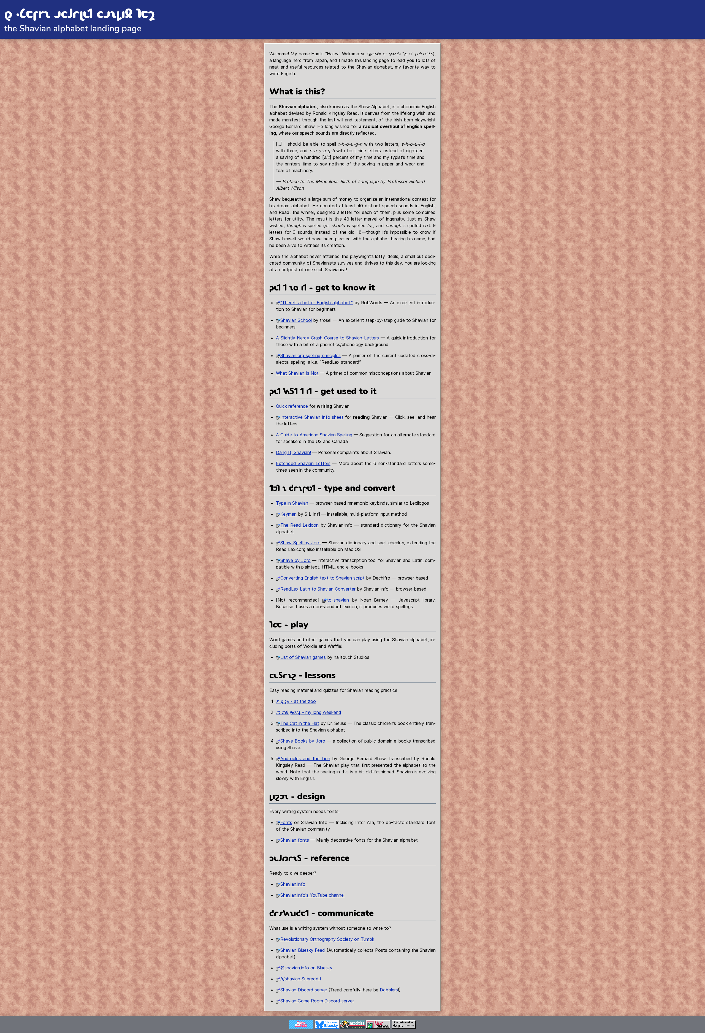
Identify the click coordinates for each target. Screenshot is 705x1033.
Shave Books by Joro (302, 741)
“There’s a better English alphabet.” (316, 302)
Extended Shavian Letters (303, 463)
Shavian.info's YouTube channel (312, 895)
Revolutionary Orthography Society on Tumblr (327, 939)
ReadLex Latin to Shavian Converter (318, 589)
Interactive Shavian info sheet (311, 417)
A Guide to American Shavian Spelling (314, 434)
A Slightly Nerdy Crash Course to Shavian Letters (327, 338)
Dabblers (389, 990)
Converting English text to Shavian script (322, 578)
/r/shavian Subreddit (300, 979)
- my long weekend (308, 712)
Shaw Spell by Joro (300, 542)
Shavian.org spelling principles (310, 355)
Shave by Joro (295, 560)
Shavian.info (292, 884)
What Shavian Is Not (297, 373)
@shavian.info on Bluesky (306, 968)
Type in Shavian (292, 503)
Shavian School (296, 320)
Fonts (286, 822)
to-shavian (338, 600)
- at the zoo (296, 701)
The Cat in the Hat (299, 723)
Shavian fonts (294, 840)
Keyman (288, 514)
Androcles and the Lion (305, 758)
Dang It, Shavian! (293, 452)
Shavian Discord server (303, 990)
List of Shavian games (303, 657)
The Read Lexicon (299, 525)
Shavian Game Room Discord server (317, 1001)
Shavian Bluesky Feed (302, 950)
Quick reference (292, 406)
